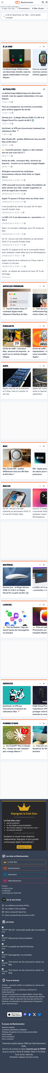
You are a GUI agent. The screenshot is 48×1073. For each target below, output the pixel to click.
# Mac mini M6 (8, 8)
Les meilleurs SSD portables (15, 909)
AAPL (5, 366)
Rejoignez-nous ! (24, 847)
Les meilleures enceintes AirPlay (17, 905)
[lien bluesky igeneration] (39, 1014)
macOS (6, 486)
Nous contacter (8, 1039)
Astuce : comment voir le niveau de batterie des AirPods (23, 997)
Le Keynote (6, 891)
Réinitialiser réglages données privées (24, 1057)
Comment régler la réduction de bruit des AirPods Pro (22, 999)
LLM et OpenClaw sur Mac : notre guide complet (23, 16)
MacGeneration (14, 868)
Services (8, 683)
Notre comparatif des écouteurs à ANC (20, 915)
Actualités (9, 89)
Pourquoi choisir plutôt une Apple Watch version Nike (22, 994)
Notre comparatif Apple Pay (15, 912)
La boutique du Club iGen (11, 893)
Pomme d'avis (10, 723)
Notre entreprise (8, 1037)
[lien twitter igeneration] (34, 1014)
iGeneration (12, 874)
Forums (4, 886)
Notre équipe (7, 1034)
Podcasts (8, 326)
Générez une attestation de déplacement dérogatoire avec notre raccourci (22, 1002)
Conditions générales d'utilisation (14, 1030)
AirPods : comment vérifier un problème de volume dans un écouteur (23, 986)
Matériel (8, 564)
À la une (7, 46)
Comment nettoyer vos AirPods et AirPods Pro (19, 990)
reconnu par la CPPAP (36, 1049)
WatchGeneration (14, 881)
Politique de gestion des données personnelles (19, 1032)
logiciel (7, 604)
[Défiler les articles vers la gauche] (40, 46)
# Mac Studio (38, 8)
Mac (5, 446)
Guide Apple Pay (8, 992)
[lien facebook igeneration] (29, 1014)
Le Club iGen (12, 862)
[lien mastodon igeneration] (25, 1014)
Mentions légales (8, 1027)
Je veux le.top (7, 888)
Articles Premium (13, 286)
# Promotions (23, 8)
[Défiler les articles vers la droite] (43, 46)
